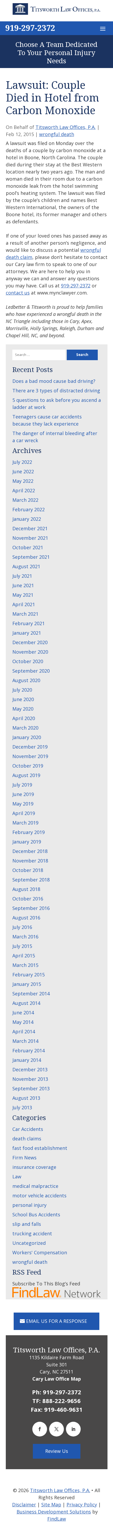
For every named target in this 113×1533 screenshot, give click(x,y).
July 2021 (22, 576)
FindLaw (56, 1519)
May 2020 (22, 709)
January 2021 (26, 633)
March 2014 (25, 1041)
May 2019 (22, 804)
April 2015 (23, 955)
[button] (103, 28)
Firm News (24, 1157)
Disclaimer (24, 1504)
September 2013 (31, 1088)
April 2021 (23, 604)
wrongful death (56, 134)
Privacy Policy (81, 1504)
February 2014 (28, 1050)
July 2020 (22, 690)
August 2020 (26, 680)
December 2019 (30, 747)
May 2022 (22, 481)
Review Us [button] (56, 1451)
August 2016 (26, 917)
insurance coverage (34, 1167)
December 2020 (30, 642)
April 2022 (23, 490)
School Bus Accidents (36, 1214)
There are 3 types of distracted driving (56, 390)
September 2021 (31, 557)
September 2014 (31, 993)
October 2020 (27, 661)
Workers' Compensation (39, 1252)
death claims (26, 1138)
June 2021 (23, 585)
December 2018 (30, 851)
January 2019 (26, 841)
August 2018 (26, 889)
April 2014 (23, 1031)
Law (16, 1176)
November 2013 (30, 1079)
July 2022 (22, 462)
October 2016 (27, 898)
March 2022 (25, 500)
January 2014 (26, 1060)
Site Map (51, 1504)
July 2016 (22, 927)
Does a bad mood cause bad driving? (53, 381)
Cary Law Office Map (56, 1379)
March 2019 (25, 822)
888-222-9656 (61, 1401)
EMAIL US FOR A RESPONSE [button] (56, 1321)
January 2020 (26, 737)
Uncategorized (29, 1243)
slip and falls (26, 1224)
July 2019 (22, 785)
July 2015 (22, 946)
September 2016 (31, 908)
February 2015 (28, 974)
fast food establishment (39, 1148)
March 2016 (25, 936)
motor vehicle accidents (39, 1195)
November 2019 (30, 756)
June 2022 (23, 471)
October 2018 (27, 870)
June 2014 (23, 1012)
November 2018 (30, 860)
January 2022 (26, 519)
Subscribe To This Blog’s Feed (46, 1283)
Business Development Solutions (54, 1511)
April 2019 (23, 813)
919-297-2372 (30, 27)
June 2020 (23, 699)
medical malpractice (35, 1186)
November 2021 (30, 538)
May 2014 (22, 1022)
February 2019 (28, 832)
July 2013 (22, 1107)
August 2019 (26, 775)
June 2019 (23, 794)
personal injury (29, 1205)
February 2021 (28, 623)
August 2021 (26, 566)
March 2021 (25, 614)
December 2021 (30, 528)
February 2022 (28, 509)
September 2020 (31, 671)
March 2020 (25, 728)
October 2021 (27, 547)
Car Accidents (27, 1129)
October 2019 (27, 766)
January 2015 (26, 984)
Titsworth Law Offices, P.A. (65, 127)
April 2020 (23, 718)
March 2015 (25, 965)
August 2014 (26, 1003)
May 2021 (22, 595)
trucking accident (32, 1233)
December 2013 (30, 1069)
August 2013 (26, 1098)
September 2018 (31, 879)
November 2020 (30, 652)
